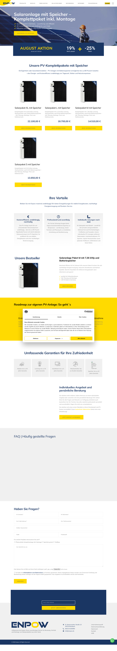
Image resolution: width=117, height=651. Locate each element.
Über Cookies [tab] (82, 317)
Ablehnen (35, 338)
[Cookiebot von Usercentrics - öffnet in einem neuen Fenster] (86, 312)
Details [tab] (59, 317)
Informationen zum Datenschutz (33, 572)
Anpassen (57, 338)
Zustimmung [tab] (36, 317)
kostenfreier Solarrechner (83, 409)
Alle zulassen (81, 338)
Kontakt (107, 3)
